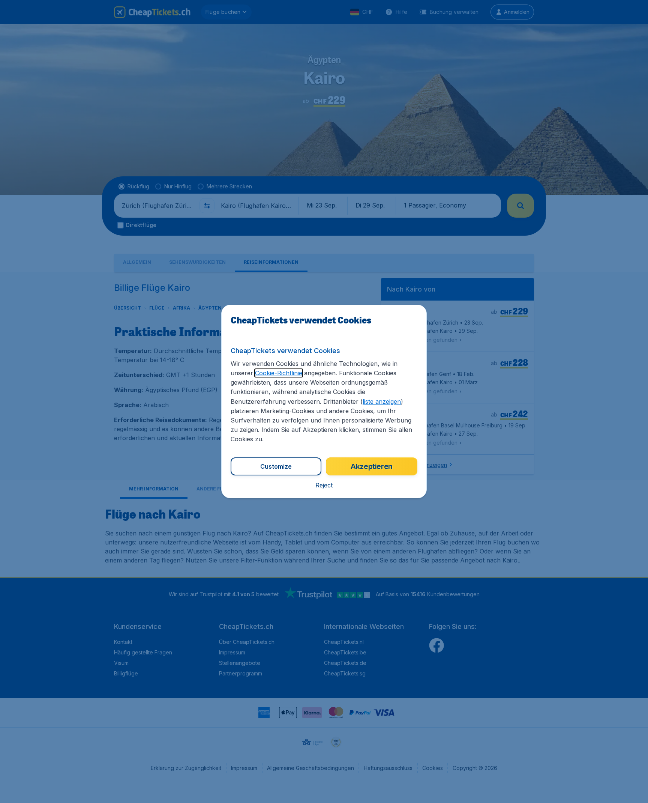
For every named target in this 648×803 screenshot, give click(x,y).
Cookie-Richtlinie (278, 373)
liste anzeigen (382, 401)
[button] (324, 485)
